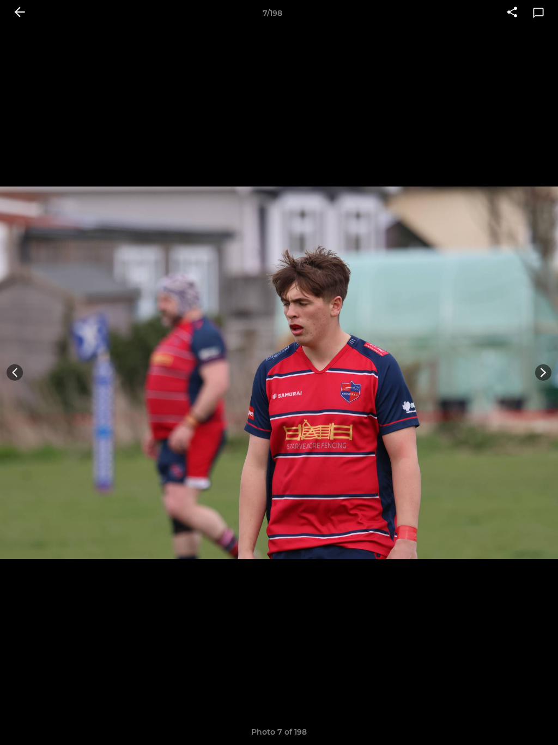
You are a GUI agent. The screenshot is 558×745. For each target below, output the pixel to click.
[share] (512, 13)
